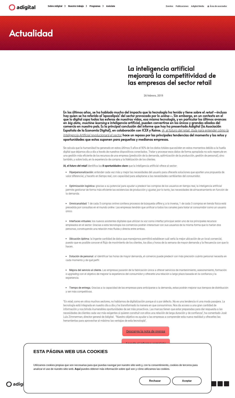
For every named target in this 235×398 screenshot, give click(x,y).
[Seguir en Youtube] (226, 383)
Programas (95, 6)
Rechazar (155, 380)
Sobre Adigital (55, 6)
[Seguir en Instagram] (213, 383)
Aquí (77, 369)
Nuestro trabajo (76, 6)
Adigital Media (197, 6)
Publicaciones (182, 6)
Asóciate (110, 6)
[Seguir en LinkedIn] (220, 383)
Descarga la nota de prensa (145, 331)
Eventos (169, 6)
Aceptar (187, 380)
